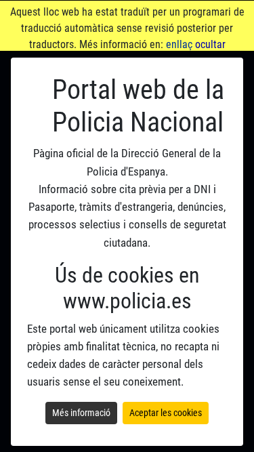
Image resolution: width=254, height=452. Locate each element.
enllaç (179, 44)
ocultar (210, 44)
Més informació (81, 412)
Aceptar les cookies (165, 412)
